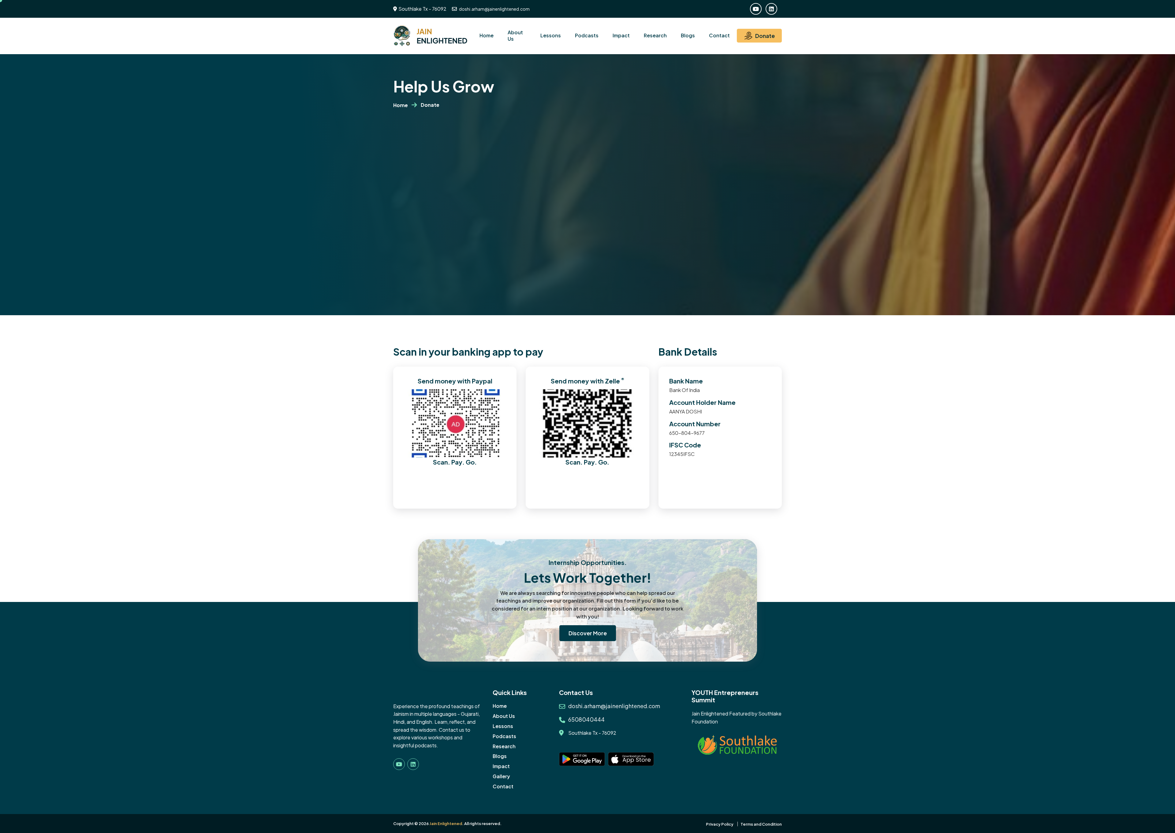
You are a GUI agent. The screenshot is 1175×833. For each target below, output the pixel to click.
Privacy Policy (719, 824)
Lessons (550, 35)
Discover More (588, 633)
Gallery (501, 776)
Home (486, 35)
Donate (765, 35)
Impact (621, 35)
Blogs (688, 35)
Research (655, 35)
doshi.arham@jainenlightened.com (494, 9)
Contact (719, 35)
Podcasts (587, 35)
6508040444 (586, 719)
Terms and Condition (761, 824)
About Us (515, 35)
